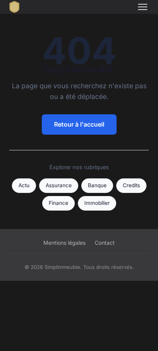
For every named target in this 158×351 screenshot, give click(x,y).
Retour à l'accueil (79, 124)
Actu (24, 185)
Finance (58, 203)
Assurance (59, 185)
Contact (105, 242)
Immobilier (97, 203)
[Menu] (142, 7)
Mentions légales (64, 242)
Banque (97, 185)
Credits (131, 185)
